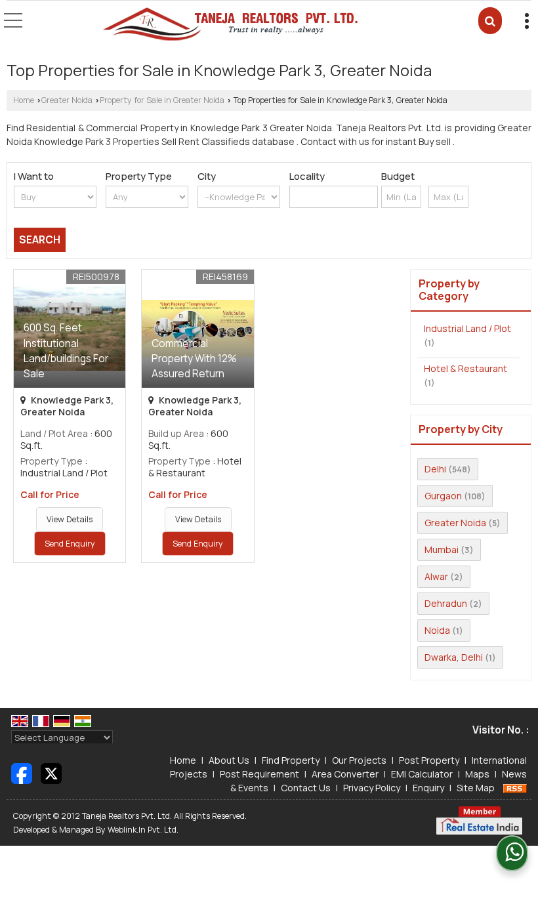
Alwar (436, 576)
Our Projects (359, 760)
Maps (477, 774)
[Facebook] (21, 772)
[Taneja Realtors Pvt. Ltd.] (232, 25)
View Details (70, 519)
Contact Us (306, 787)
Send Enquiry (70, 543)
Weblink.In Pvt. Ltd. (143, 829)
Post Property (429, 760)
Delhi (435, 469)
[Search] (490, 20)
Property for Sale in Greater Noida (162, 100)
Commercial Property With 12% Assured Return (194, 359)
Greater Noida (67, 100)
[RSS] (515, 787)
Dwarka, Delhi (453, 657)
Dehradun (445, 603)
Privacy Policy (371, 787)
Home (23, 100)
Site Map (476, 787)
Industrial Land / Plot (467, 328)
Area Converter (345, 774)
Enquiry (428, 787)
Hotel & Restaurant (465, 368)
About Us (229, 760)
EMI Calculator (422, 774)
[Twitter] (51, 772)
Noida (437, 630)
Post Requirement (259, 774)
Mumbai (441, 549)
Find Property (291, 760)
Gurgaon (443, 495)
